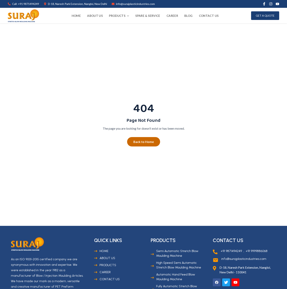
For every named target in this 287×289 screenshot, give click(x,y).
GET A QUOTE (265, 15)
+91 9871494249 (231, 251)
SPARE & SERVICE (147, 15)
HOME (76, 15)
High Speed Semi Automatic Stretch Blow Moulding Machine (178, 265)
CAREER (172, 15)
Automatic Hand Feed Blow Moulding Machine (175, 277)
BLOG (188, 15)
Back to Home (143, 142)
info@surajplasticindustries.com (243, 259)
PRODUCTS (117, 15)
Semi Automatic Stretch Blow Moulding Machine (177, 253)
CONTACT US (209, 15)
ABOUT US (95, 15)
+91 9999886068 (256, 251)
